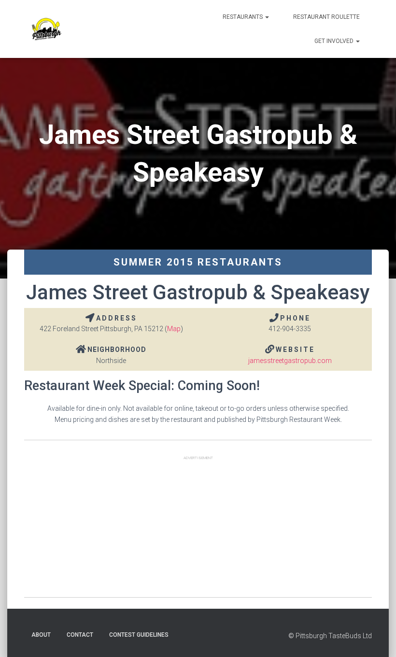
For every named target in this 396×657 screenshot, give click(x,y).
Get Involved (334, 41)
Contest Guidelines (139, 634)
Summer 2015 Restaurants (198, 262)
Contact (80, 634)
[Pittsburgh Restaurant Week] (46, 29)
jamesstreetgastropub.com (290, 360)
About (41, 634)
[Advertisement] (198, 529)
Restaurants (243, 17)
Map (174, 329)
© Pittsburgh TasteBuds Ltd (330, 636)
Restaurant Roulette (326, 17)
